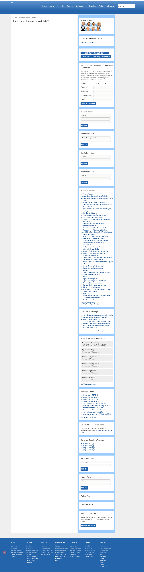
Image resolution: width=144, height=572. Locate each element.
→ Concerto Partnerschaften (90, 298)
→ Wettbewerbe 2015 (88, 445)
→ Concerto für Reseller (89, 291)
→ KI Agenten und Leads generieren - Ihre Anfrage (95, 269)
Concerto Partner (90, 548)
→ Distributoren (86, 293)
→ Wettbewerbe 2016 (88, 443)
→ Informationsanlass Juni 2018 (92, 408)
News (52, 6)
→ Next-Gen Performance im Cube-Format (95, 323)
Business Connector (105, 548)
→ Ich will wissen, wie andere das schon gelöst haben (97, 263)
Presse (13, 556)
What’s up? (14, 548)
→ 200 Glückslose (87, 207)
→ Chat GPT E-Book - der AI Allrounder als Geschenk (95, 220)
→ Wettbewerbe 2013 (88, 449)
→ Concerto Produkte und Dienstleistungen (95, 272)
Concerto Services (46, 548)
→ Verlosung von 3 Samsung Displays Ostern (96, 204)
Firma (83, 99)
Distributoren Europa (61, 550)
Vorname (84, 87)
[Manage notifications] (4, 552)
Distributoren (80, 6)
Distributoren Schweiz (61, 548)
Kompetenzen (104, 550)
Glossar (102, 558)
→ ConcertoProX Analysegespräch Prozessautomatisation (93, 254)
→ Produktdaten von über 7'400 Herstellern (95, 295)
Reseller (70, 6)
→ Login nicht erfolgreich (89, 279)
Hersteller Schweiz (75, 548)
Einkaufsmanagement (32, 550)
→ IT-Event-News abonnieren (91, 287)
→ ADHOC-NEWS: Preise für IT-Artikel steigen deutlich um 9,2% (97, 233)
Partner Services (60, 556)
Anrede (84, 83)
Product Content (30, 560)
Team (101, 554)
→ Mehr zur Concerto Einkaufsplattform (94, 215)
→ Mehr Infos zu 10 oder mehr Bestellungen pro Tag (96, 210)
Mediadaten (58, 558)
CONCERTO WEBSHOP (94, 53)
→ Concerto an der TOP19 (90, 397)
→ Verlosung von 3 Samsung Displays (94, 230)
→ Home (84, 276)
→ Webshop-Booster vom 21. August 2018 (95, 405)
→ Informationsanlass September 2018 (94, 403)
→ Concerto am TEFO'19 (89, 395)
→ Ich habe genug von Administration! (94, 317)
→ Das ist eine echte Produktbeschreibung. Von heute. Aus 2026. (95, 327)
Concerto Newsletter (17, 552)
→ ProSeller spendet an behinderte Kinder (95, 228)
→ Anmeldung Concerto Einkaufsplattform (95, 196)
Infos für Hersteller (75, 556)
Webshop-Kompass (31, 556)
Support (102, 564)
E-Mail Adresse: (87, 95)
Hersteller (92, 6)
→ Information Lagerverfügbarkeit (92, 217)
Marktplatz (29, 562)
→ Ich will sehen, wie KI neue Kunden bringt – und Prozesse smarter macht (96, 258)
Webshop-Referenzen (32, 558)
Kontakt (102, 566)
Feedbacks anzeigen (88, 42)
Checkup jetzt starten (88, 525)
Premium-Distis (59, 552)
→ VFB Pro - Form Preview (90, 304)
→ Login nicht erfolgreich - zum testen (94, 281)
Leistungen (103, 552)
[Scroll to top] (141, 567)
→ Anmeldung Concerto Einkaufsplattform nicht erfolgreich (97, 199)
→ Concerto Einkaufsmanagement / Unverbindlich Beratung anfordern (93, 284)
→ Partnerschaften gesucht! (90, 274)
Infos (56, 560)
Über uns (110, 6)
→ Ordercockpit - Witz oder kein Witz (93, 238)
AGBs (101, 562)
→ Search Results (87, 194)
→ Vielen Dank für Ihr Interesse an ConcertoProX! (92, 244)
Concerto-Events (16, 550)
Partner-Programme (46, 550)
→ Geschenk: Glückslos (89, 213)
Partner (101, 6)
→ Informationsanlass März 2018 (92, 412)
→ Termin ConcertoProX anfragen (92, 266)
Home (44, 6)
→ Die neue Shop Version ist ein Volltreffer (95, 236)
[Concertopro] (16, 5)
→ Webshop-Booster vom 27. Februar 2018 (96, 414)
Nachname (85, 91)
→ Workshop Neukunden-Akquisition (93, 202)
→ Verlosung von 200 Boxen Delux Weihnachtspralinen (93, 225)
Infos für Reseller (45, 554)
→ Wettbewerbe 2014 (88, 447)
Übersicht (14, 546)
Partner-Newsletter (16, 554)
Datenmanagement (31, 552)
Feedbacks (103, 556)
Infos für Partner (89, 556)
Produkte (60, 6)
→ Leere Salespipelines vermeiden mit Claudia (97, 315)
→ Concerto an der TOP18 (90, 401)
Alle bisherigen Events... (89, 417)
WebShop (29, 554)
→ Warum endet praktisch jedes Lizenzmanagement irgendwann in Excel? (96, 320)
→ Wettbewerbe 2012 (88, 451)
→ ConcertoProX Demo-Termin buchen (94, 251)
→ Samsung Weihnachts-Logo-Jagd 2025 (95, 240)
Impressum (103, 560)
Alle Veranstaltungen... (88, 384)
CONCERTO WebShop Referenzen (96, 57)
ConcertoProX (30, 548)
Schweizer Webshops (47, 552)
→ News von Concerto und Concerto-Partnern (96, 289)
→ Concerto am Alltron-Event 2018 (92, 410)
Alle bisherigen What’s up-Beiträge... (93, 331)
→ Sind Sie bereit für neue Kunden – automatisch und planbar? (93, 248)
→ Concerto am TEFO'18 (89, 399)
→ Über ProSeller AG (88, 300)
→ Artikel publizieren (88, 302)
